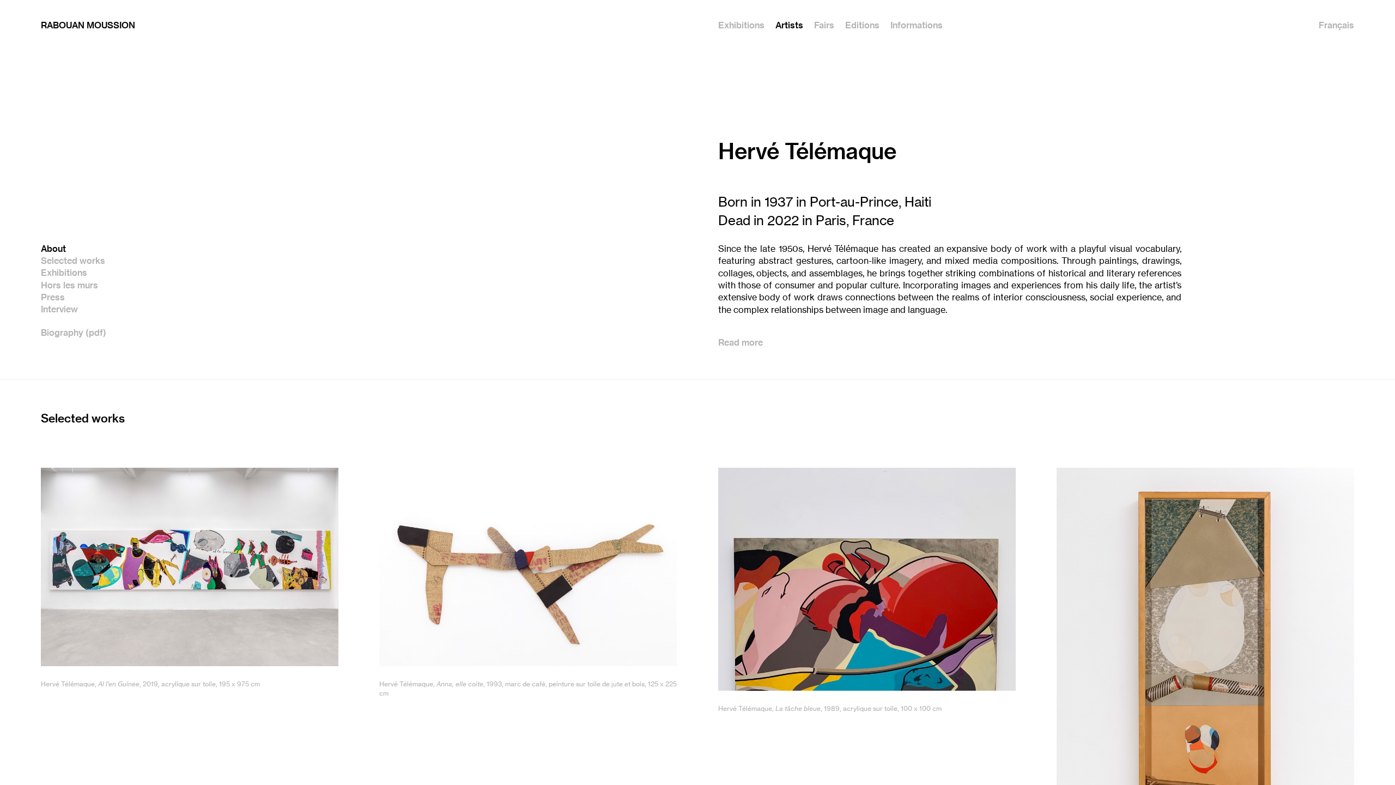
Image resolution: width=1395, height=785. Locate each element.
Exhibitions (741, 25)
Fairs (824, 25)
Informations (916, 25)
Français (1336, 25)
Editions (862, 25)
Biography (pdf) (73, 333)
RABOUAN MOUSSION (88, 25)
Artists (789, 25)
